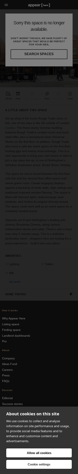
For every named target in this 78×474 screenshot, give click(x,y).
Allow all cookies (39, 453)
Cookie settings (39, 464)
